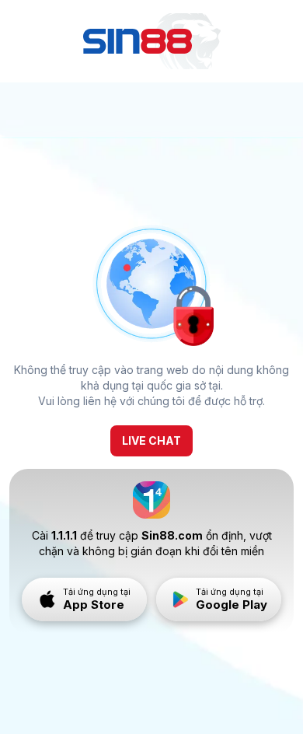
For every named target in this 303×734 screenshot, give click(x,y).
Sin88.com (172, 535)
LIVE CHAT (151, 440)
